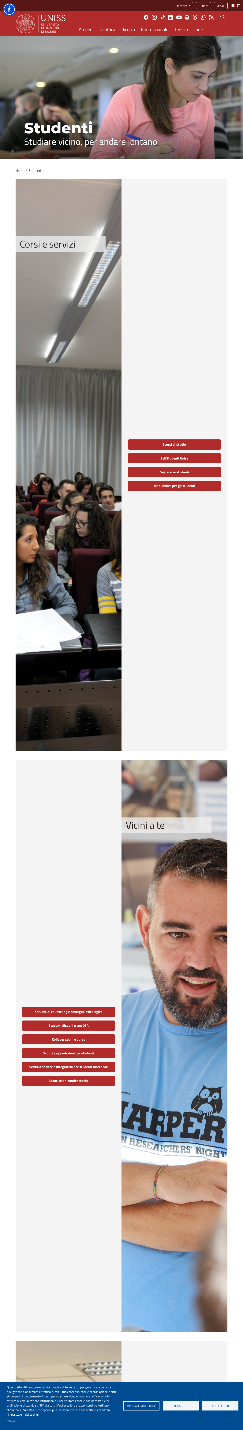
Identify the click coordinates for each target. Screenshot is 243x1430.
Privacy (11, 1420)
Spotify (187, 17)
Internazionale (154, 29)
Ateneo (85, 29)
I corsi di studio (174, 444)
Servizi (220, 5)
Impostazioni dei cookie (141, 1406)
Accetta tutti (220, 1406)
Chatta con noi (203, 17)
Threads (195, 17)
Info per (182, 5)
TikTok (162, 17)
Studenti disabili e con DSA (69, 1025)
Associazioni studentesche (68, 1080)
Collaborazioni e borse (68, 1039)
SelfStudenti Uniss (175, 458)
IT (238, 6)
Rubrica (203, 5)
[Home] (40, 23)
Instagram (154, 17)
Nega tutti (180, 1406)
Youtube (179, 17)
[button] (9, 9)
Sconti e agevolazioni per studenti (68, 1053)
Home (20, 170)
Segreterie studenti (174, 472)
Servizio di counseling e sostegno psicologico (69, 1011)
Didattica (107, 29)
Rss (211, 17)
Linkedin (170, 17)
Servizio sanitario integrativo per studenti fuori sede (68, 1066)
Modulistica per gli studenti (174, 485)
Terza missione (188, 29)
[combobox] (235, 6)
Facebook (146, 17)
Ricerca (128, 29)
